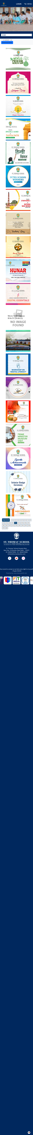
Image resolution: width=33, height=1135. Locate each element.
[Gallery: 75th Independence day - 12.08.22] (18, 495)
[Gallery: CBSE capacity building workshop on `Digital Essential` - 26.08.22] (18, 284)
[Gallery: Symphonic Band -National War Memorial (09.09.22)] (18, 190)
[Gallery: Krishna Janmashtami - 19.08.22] (18, 401)
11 (9, 522)
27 (3, 528)
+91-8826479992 (10, 552)
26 (29, 525)
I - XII (2, 40)
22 (16, 525)
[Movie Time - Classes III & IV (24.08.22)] (18, 307)
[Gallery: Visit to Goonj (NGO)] (18, 378)
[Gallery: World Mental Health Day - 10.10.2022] (18, 49)
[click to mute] (29, 1132)
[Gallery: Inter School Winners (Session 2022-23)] (18, 166)
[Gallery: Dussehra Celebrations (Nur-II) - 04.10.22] (18, 96)
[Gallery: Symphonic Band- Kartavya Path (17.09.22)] (18, 120)
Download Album (7, 42)
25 (25, 525)
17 (28, 522)
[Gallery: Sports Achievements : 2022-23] (18, 448)
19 (6, 525)
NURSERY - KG (8, 40)
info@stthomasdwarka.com (16, 554)
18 (3, 525)
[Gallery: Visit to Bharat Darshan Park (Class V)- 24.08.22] (18, 331)
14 (18, 522)
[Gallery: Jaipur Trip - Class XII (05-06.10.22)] (18, 73)
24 (22, 525)
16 (25, 522)
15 (22, 522)
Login (18, 4)
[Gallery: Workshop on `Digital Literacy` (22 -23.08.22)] (18, 354)
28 (6, 528)
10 (6, 522)
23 (19, 525)
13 (15, 522)
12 (12, 522)
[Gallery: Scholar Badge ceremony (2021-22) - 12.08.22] (18, 472)
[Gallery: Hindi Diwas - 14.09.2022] (18, 143)
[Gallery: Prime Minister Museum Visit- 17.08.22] (18, 425)
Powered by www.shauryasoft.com (16, 573)
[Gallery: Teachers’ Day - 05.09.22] (18, 213)
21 (13, 525)
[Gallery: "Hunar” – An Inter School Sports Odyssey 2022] (18, 260)
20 (9, 525)
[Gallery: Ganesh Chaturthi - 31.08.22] (18, 237)
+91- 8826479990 (22, 552)
